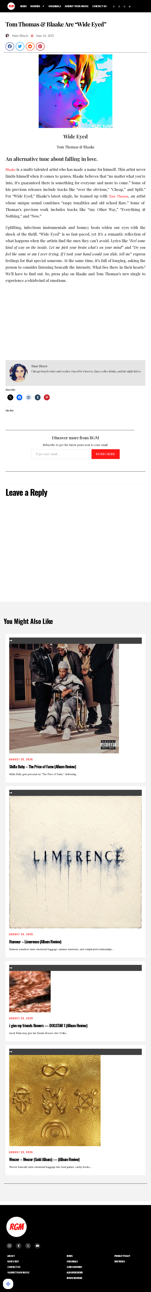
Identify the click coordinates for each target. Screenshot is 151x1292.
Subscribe (105, 454)
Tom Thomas (118, 196)
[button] (10, 46)
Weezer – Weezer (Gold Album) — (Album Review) (44, 1159)
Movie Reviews (74, 1278)
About (11, 1256)
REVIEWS (35, 6)
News (70, 1256)
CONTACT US (99, 6)
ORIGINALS (54, 6)
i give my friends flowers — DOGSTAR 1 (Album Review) (48, 1025)
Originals (72, 1261)
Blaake (10, 170)
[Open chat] (8, 1284)
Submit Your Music (18, 1272)
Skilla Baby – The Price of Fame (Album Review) (42, 766)
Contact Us (13, 1267)
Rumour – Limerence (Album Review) (35, 941)
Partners (119, 1261)
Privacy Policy (122, 1256)
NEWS (23, 6)
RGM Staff (13, 1261)
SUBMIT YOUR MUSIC (77, 6)
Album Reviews (75, 1272)
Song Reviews (74, 1267)
